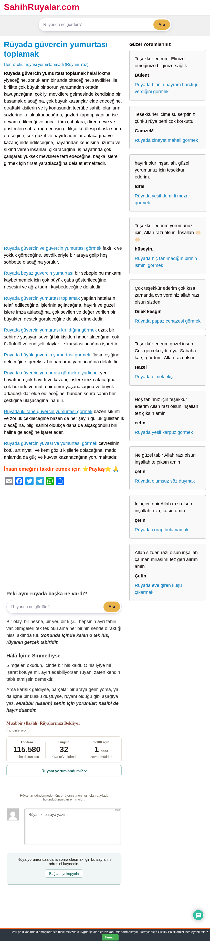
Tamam (110, 937)
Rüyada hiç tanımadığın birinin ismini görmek (166, 262)
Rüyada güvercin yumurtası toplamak (42, 298)
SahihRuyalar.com (41, 7)
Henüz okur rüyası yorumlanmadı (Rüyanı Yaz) (46, 64)
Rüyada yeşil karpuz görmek (164, 432)
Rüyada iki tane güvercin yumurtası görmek (48, 411)
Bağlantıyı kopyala (64, 874)
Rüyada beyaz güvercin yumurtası (39, 273)
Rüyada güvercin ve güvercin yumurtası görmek (52, 248)
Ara (162, 24)
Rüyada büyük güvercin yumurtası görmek (47, 354)
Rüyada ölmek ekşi (154, 376)
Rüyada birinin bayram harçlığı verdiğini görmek (166, 88)
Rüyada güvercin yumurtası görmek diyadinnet (51, 372)
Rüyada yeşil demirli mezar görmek (162, 199)
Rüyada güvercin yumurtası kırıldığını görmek (50, 330)
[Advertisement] (64, 207)
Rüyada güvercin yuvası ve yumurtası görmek (50, 443)
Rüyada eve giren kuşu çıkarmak (158, 589)
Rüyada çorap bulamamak (161, 529)
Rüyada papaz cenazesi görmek (168, 321)
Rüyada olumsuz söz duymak (165, 481)
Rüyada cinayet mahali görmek (166, 140)
